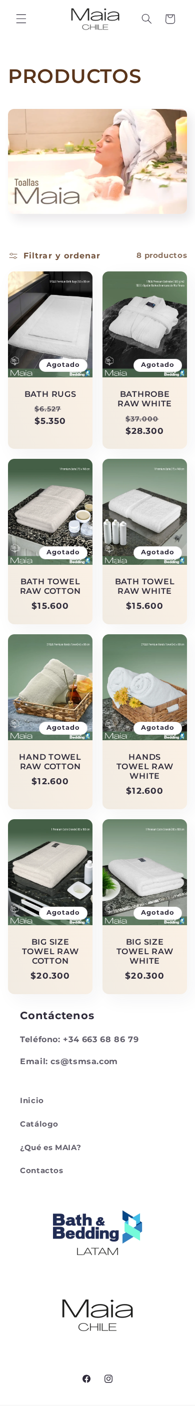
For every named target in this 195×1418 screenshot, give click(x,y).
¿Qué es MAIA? (50, 1147)
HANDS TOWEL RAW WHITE (145, 766)
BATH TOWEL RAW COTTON (50, 586)
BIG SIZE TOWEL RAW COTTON (50, 951)
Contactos (42, 1170)
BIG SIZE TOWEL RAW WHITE (145, 951)
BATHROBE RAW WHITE (145, 398)
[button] (21, 18)
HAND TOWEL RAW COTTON (50, 761)
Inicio (32, 1100)
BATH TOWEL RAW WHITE (145, 586)
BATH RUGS (50, 394)
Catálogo (39, 1124)
